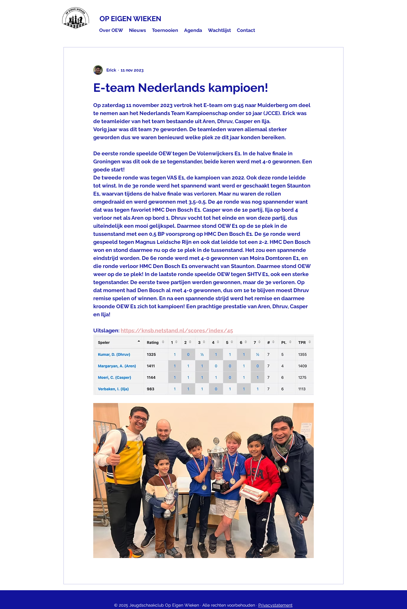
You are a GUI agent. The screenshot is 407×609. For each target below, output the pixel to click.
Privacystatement (275, 605)
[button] (111, 30)
